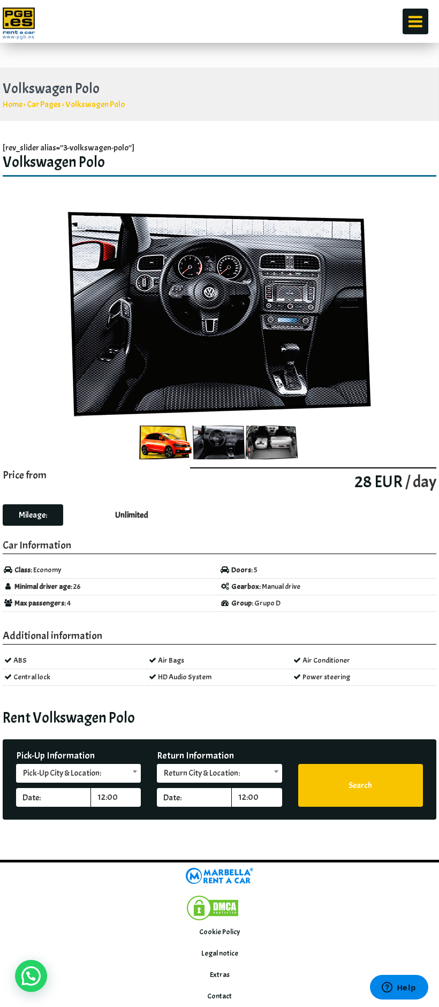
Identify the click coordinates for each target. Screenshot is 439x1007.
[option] (219, 313)
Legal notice (219, 953)
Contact (219, 996)
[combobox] (78, 773)
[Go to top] (415, 839)
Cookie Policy (219, 931)
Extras (220, 974)
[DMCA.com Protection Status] (212, 906)
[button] (31, 976)
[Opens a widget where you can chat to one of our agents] (398, 988)
